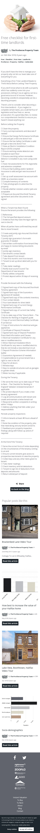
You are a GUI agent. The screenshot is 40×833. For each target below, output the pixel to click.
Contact (20, 811)
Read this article (10, 561)
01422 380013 (27, 3)
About (20, 805)
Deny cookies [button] (12, 829)
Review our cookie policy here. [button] (20, 825)
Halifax (21, 62)
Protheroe (5, 62)
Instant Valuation (20, 797)
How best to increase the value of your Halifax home (19, 607)
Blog (20, 808)
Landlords (26, 59)
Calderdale (29, 62)
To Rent (20, 803)
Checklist (9, 59)
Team (25, 50)
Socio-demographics (12, 730)
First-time (17, 59)
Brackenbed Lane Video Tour (16, 541)
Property (13, 62)
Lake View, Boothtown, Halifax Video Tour (17, 669)
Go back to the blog (20, 489)
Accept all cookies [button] (26, 829)
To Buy (20, 800)
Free (2, 59)
